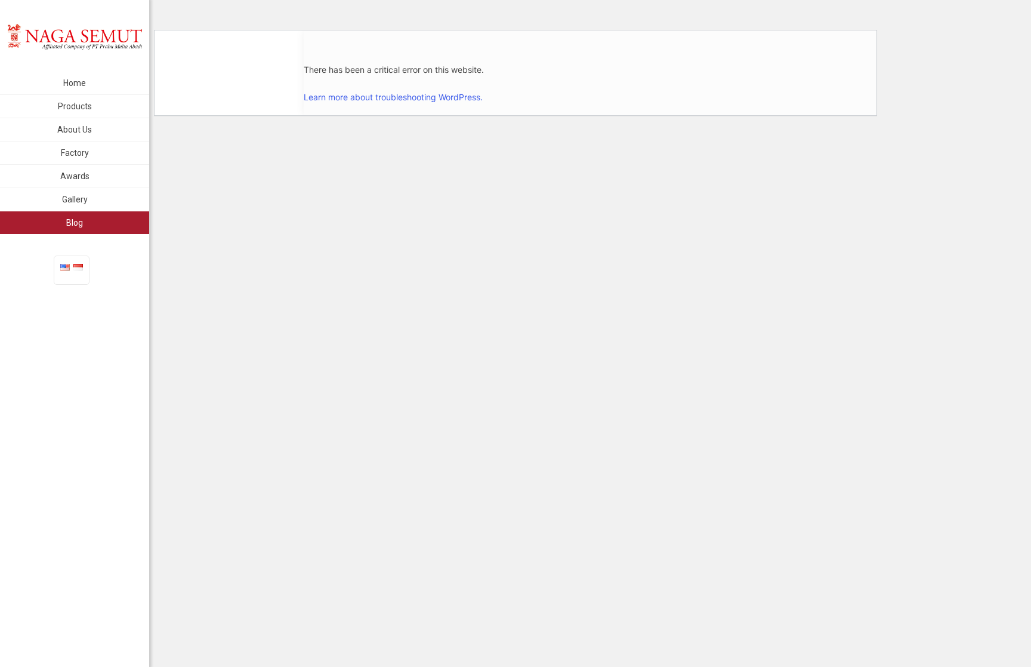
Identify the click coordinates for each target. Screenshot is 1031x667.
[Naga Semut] (74, 36)
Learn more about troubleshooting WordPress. (393, 97)
